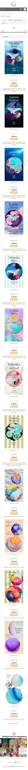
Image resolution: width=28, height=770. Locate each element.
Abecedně (3, 23)
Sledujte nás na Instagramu (14, 736)
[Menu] (24, 9)
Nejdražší (10, 20)
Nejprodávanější (18, 20)
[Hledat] (1, 9)
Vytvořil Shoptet (10, 762)
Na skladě (6, 36)
